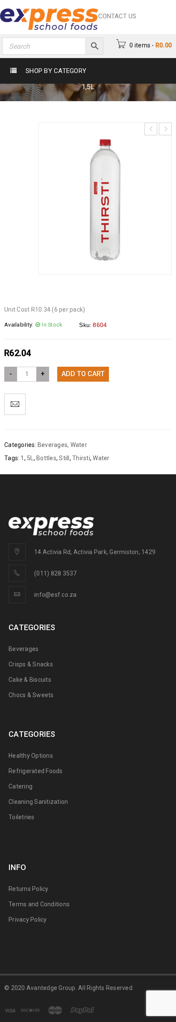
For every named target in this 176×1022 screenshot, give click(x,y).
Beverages (52, 444)
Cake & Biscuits (30, 679)
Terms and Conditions (39, 904)
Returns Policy (29, 888)
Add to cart (83, 374)
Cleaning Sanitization (38, 801)
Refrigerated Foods (36, 771)
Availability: (18, 324)
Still (64, 458)
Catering (20, 786)
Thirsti (81, 458)
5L (30, 458)
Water (78, 444)
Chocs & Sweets (31, 695)
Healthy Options (31, 755)
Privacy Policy (28, 919)
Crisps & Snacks (31, 664)
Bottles (46, 458)
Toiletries (22, 817)
